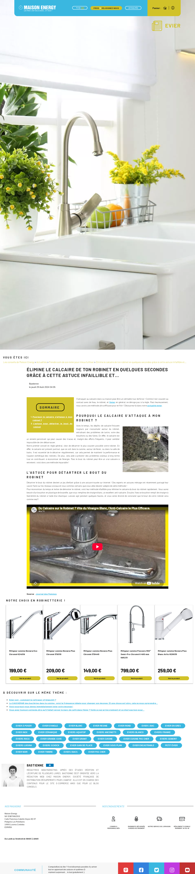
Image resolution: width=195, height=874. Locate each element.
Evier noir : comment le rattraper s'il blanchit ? (32, 700)
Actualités (133, 8)
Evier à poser (24, 726)
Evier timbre (45, 752)
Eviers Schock (51, 745)
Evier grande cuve (51, 739)
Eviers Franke (162, 732)
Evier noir (21, 752)
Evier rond (124, 726)
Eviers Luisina (24, 745)
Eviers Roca (23, 739)
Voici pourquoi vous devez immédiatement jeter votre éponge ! (41, 706)
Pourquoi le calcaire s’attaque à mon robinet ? (52, 418)
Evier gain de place (81, 745)
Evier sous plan (112, 745)
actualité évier (154, 405)
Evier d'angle (50, 726)
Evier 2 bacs (71, 752)
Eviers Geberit (168, 739)
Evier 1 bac (148, 726)
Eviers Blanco (135, 732)
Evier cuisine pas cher (136, 739)
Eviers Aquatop (77, 732)
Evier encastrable (143, 745)
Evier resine (100, 726)
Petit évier (171, 745)
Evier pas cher (97, 752)
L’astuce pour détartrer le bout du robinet (52, 425)
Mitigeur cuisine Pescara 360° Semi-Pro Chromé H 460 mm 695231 (136, 654)
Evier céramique (47, 732)
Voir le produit (25, 678)
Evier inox (21, 732)
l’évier (112, 402)
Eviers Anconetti (106, 732)
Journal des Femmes (46, 594)
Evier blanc (75, 726)
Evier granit (80, 739)
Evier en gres (173, 726)
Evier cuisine (105, 739)
